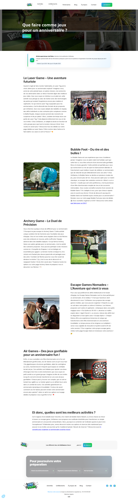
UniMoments (60, 486)
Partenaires (66, 5)
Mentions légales (69, 494)
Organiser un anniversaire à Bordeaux (68, 470)
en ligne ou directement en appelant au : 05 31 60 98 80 (69, 491)
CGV (69, 496)
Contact (93, 5)
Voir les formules (88, 470)
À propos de (72, 486)
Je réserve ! (106, 5)
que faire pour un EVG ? (79, 203)
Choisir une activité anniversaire (39, 470)
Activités (50, 486)
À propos (84, 5)
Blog (75, 5)
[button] (41, 5)
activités (73, 445)
